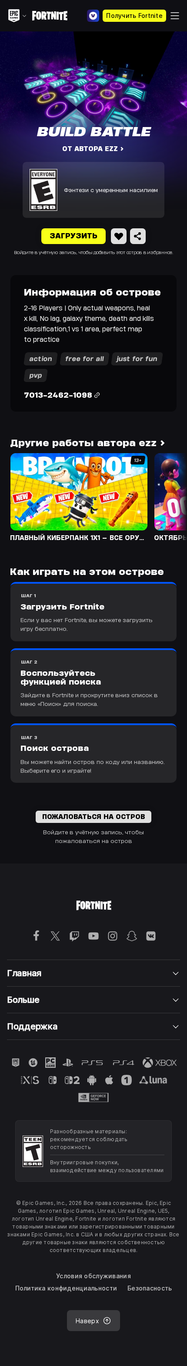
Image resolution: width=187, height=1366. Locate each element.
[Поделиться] (138, 236)
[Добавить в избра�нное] (119, 236)
